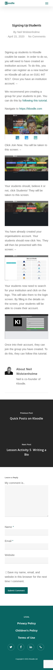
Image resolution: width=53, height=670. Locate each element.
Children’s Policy (26, 630)
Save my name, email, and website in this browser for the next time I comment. (26, 577)
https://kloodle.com (30, 108)
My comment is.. (15, 482)
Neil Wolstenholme (28, 32)
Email (9, 540)
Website (10, 555)
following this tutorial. (35, 100)
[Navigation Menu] (46, 3)
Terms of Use (26, 637)
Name (9, 526)
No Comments (37, 36)
